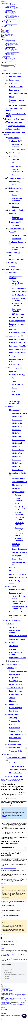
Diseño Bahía (17, 453)
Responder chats (14, 129)
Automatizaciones (15, 229)
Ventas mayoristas (14, 744)
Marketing (11, 668)
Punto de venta (13, 661)
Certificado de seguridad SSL (12, 780)
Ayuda (6, 1004)
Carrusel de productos (19, 518)
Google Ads (13, 678)
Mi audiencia (13, 153)
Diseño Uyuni (17, 426)
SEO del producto (18, 314)
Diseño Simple (17, 443)
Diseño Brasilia (17, 416)
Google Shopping (15, 694)
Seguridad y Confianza (17, 658)
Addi (14, 381)
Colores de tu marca (19, 482)
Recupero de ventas (19, 235)
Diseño (9, 406)
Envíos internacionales (17, 352)
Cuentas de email (15, 612)
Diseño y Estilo (17, 185)
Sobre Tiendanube (14, 77)
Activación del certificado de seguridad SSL (14, 974)
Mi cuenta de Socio (16, 773)
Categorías (6, 3)
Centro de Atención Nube (6, 779)
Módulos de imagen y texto (20, 508)
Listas (14, 163)
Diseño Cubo (16, 456)
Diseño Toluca (17, 436)
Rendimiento (14, 222)
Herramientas (6, 21)
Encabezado (16, 488)
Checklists (7, 999)
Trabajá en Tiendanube (6, 1003)
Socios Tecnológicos (16, 766)
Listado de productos (16, 545)
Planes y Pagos (12, 252)
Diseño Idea (16, 460)
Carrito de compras (19, 552)
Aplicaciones (12, 714)
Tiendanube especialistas (6, 1002)
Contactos (15, 159)
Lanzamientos (6, 20)
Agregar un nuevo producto (15, 277)
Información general (16, 339)
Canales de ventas (14, 688)
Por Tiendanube (15, 738)
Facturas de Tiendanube (18, 93)
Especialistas (9, 25)
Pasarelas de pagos (16, 374)
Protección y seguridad (17, 105)
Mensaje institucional (19, 513)
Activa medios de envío (11, 15)
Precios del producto (19, 292)
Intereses (15, 175)
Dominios (10, 586)
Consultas (12, 649)
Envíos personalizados (17, 349)
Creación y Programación (17, 218)
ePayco (14, 398)
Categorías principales (19, 529)
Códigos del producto (16, 310)
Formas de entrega (14, 336)
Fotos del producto (19, 288)
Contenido (13, 191)
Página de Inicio (18, 492)
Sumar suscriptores (15, 178)
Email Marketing (15, 681)
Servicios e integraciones (11, 1000)
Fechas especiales (15, 684)
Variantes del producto (17, 304)
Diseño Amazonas (18, 440)
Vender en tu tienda (12, 995)
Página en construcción (17, 574)
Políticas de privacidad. (17, 1015)
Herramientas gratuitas (11, 22)
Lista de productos (16, 317)
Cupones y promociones (18, 671)
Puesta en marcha (18, 149)
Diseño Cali (16, 430)
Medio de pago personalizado (14, 402)
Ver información (8, 972)
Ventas (11, 232)
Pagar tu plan (14, 90)
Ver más (7, 754)
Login (4, 26)
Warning (6, 976)
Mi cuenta (11, 83)
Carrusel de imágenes (19, 524)
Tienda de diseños (19, 994)
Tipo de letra (17, 485)
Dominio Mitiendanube (17, 589)
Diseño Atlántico (18, 450)
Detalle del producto (19, 549)
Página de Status (20, 1004)
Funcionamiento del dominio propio (19, 607)
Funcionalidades (10, 994)
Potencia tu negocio (12, 664)
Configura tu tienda (10, 6)
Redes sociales (17, 559)
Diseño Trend (17, 466)
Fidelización (16, 239)
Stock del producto (19, 295)
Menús (11, 571)
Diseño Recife (17, 423)
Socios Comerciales (16, 763)
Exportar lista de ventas (18, 636)
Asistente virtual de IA (16, 748)
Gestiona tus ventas (10, 11)
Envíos (11, 213)
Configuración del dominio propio (18, 602)
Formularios (13, 181)
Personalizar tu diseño (17, 473)
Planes (11, 97)
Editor (14, 195)
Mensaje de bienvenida (19, 539)
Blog (16, 998)
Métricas (15, 225)
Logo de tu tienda (18, 478)
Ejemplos (20, 998)
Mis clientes (13, 646)
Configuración (14, 141)
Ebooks (24, 998)
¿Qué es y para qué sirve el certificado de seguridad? (13, 969)
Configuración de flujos (17, 242)
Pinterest (12, 701)
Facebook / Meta (15, 691)
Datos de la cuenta (16, 87)
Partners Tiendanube (11, 19)
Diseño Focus (17, 463)
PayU (14, 391)
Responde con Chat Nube (12, 7)
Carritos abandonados (17, 639)
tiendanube (3, 1)
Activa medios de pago (11, 13)
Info (5, 967)
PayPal (14, 388)
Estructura (13, 203)
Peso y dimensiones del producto (19, 299)
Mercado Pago (17, 384)
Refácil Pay (16, 394)
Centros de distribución (17, 343)
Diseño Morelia (17, 470)
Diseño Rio (16, 446)
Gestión (12, 156)
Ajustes (12, 266)
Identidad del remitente (17, 145)
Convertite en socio (21, 1000)
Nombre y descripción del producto (17, 283)
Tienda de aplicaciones (11, 24)
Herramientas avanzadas (17, 199)
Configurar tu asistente (16, 126)
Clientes (10, 642)
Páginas (12, 567)
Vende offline (9, 10)
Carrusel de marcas (19, 534)
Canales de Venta (15, 731)
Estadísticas (11, 704)
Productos (11, 272)
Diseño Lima (16, 433)
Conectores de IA (15, 751)
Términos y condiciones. (6, 1015)
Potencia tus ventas (10, 17)
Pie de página (17, 556)
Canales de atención (14, 776)
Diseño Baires (17, 420)
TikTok (12, 698)
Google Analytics (15, 708)
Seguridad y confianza (17, 734)
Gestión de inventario (17, 333)
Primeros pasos (13, 80)
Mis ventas (13, 627)
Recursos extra (14, 728)
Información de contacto (18, 577)
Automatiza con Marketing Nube (13, 8)
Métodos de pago (13, 368)
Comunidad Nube (12, 1004)
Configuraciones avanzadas (12, 16)
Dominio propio (15, 593)
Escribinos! (3, 70)
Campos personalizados (17, 170)
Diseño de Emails (14, 188)
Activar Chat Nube (15, 122)
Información (13, 371)
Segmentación (14, 166)
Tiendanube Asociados (17, 769)
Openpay (15, 378)
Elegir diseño (14, 410)
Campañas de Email (15, 210)
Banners (18, 495)
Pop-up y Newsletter (19, 499)
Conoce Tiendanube (10, 4)
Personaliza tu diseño (11, 12)
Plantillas (15, 207)
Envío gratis (13, 356)
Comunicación (14, 721)
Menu (3, 36)
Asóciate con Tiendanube (16, 758)
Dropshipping (14, 364)
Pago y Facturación (16, 259)
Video (17, 503)
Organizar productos (17, 321)
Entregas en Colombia (17, 346)
